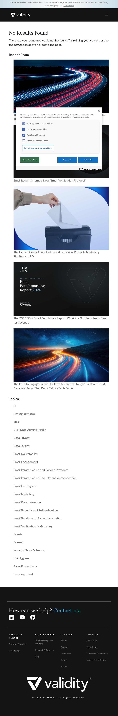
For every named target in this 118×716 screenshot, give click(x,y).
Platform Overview (17, 644)
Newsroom (66, 653)
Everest (19, 542)
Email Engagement (26, 462)
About (64, 640)
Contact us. (66, 610)
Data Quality (22, 446)
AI (15, 406)
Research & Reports (44, 650)
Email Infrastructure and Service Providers (41, 470)
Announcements (24, 414)
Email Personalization (27, 502)
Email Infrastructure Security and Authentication (45, 478)
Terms (63, 660)
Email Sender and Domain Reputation (38, 518)
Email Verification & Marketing (33, 526)
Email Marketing (24, 494)
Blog (16, 422)
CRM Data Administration (30, 430)
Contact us (92, 640)
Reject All (67, 160)
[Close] (99, 111)
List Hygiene (21, 558)
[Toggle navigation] (106, 15)
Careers (64, 647)
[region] (59, 138)
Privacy (64, 666)
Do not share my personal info (38, 148)
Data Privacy (22, 438)
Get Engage (14, 650)
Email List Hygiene (25, 486)
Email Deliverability (26, 454)
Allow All (88, 160)
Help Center (92, 647)
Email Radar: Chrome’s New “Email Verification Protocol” (50, 180)
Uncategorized (23, 574)
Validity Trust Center (96, 660)
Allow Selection (30, 160)
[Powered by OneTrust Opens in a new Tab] (90, 168)
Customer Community (97, 653)
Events (18, 534)
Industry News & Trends (29, 550)
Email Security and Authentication (36, 510)
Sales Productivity (25, 566)
